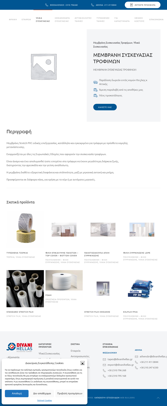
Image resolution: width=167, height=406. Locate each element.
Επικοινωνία (156, 19)
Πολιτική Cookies (44, 400)
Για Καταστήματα (122, 19)
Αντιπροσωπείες (80, 356)
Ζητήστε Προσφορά (145, 5)
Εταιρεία (75, 350)
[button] (82, 363)
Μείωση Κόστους (139, 19)
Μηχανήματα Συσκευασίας (62, 19)
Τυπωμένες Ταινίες (103, 19)
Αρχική (13, 19)
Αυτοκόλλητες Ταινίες (83, 19)
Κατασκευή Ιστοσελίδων (107, 397)
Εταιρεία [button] (26, 19)
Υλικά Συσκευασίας (43, 19)
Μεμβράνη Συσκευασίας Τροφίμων (112, 42)
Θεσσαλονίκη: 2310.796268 (64, 5)
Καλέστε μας (105, 107)
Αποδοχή (17, 393)
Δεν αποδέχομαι (42, 393)
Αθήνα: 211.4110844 (106, 5)
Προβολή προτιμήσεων (69, 393)
